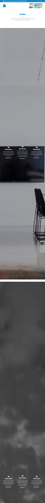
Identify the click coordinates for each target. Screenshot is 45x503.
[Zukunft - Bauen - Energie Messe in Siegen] (36, 5)
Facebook (39, 1)
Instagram (41, 1)
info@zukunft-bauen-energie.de (11, 1)
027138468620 (23, 1)
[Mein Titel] (8, 148)
